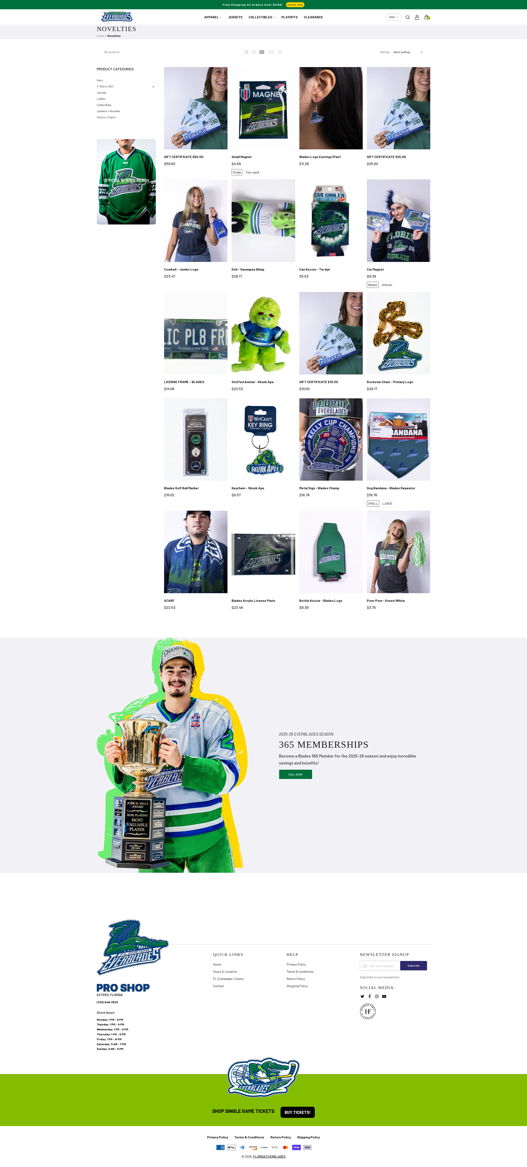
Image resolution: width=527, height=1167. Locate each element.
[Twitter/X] (362, 996)
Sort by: (385, 52)
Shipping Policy (297, 986)
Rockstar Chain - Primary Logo (390, 382)
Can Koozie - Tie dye (314, 269)
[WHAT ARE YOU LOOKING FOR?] (407, 17)
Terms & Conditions (300, 971)
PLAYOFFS (289, 17)
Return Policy (296, 979)
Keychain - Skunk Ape (248, 488)
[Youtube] (384, 996)
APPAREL (211, 17)
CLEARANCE (313, 17)
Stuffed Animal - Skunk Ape (253, 382)
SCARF (169, 600)
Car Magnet (375, 269)
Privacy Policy (296, 964)
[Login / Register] (417, 17)
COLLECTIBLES (261, 17)
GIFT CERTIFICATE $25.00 (386, 157)
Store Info (295, 4)
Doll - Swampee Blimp (248, 269)
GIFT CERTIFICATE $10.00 (318, 382)
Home (100, 35)
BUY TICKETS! (298, 1112)
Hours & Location (225, 971)
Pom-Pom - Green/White (386, 600)
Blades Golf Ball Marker (181, 488)
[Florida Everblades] (117, 17)
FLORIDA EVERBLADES (269, 1156)
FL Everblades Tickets (228, 979)
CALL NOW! (295, 774)
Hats (100, 80)
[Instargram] (376, 996)
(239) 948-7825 (107, 1002)
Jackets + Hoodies (108, 111)
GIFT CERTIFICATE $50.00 (183, 157)
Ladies (101, 98)
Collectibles (104, 105)
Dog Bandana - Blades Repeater (391, 488)
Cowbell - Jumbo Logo (181, 269)
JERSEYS (235, 17)
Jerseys (101, 92)
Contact (218, 986)
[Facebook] (369, 996)
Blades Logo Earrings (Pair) (319, 157)
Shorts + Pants (106, 117)
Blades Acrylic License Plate (253, 600)
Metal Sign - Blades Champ (319, 488)
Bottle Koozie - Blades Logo (320, 600)
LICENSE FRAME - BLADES (184, 382)
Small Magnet (242, 157)
